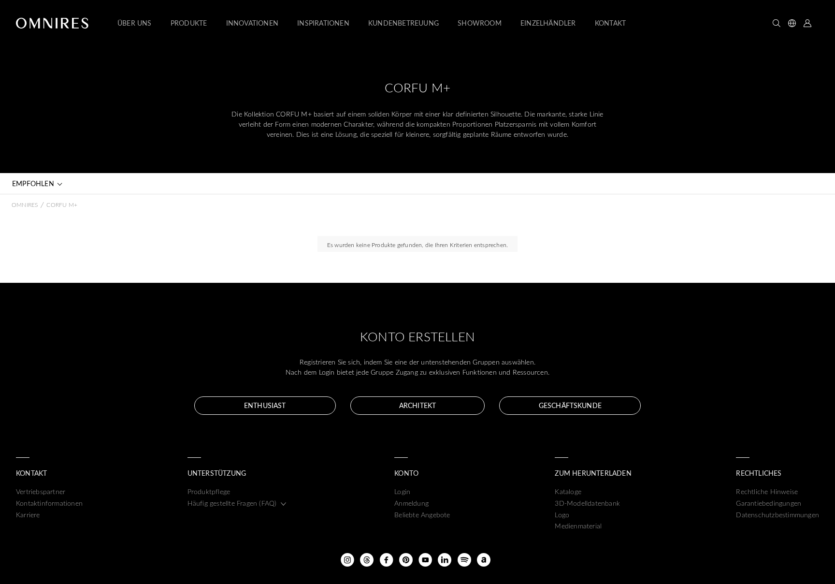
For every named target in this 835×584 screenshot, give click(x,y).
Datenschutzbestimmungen (777, 514)
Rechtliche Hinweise (767, 491)
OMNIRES (25, 204)
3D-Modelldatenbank (587, 503)
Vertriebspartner (40, 491)
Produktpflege (208, 491)
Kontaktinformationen (49, 503)
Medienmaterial (578, 525)
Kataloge (568, 491)
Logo (562, 514)
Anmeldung (411, 503)
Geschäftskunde (570, 405)
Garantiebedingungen (768, 503)
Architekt (417, 405)
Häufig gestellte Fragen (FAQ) (232, 503)
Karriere (28, 514)
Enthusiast (265, 405)
